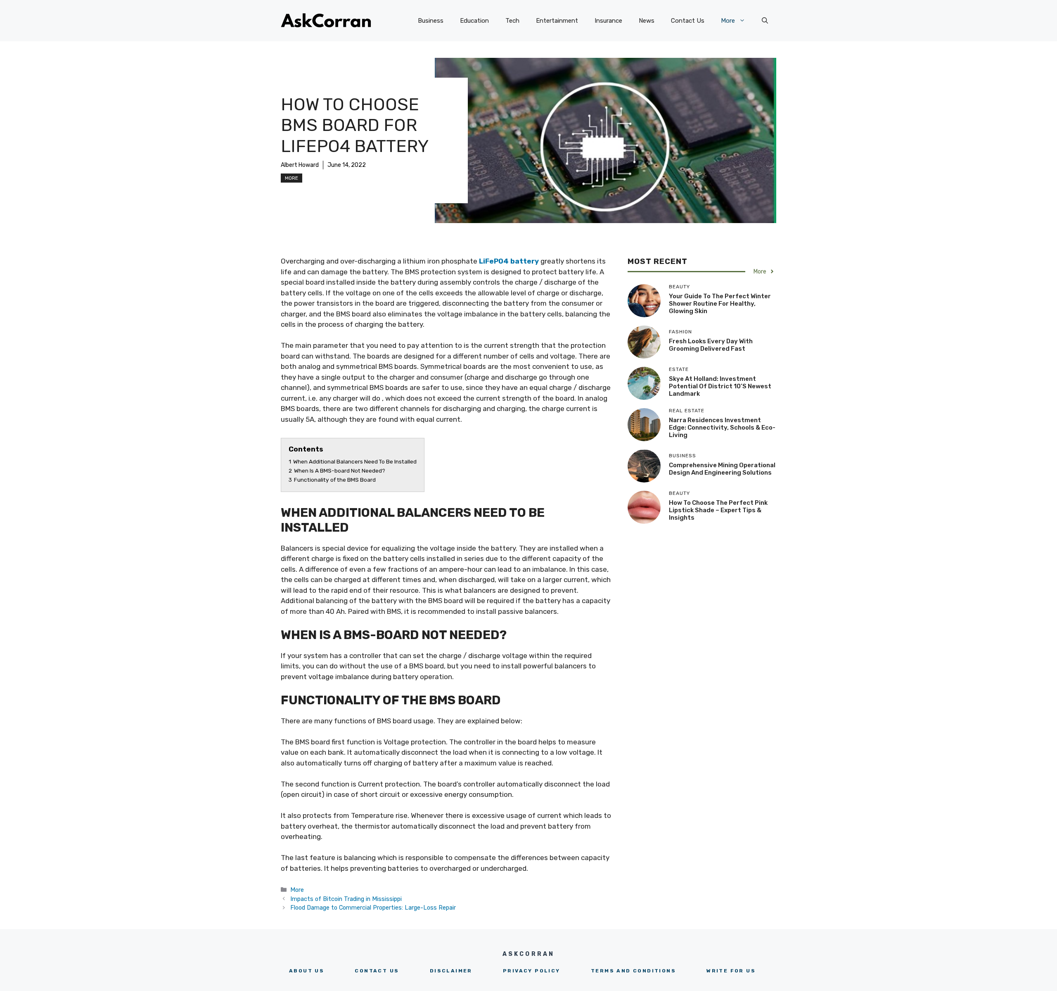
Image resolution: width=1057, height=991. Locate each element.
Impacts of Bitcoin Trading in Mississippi (346, 899)
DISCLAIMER (451, 971)
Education (474, 20)
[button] (765, 20)
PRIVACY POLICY (531, 971)
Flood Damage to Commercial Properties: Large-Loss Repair (373, 907)
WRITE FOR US (731, 971)
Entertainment (557, 20)
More (728, 20)
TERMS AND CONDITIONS (633, 971)
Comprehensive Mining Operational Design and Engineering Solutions (722, 468)
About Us (306, 971)
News (646, 20)
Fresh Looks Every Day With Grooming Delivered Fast (711, 344)
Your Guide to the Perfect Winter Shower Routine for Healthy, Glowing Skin (720, 303)
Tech (512, 20)
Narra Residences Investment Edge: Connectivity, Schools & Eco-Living (722, 427)
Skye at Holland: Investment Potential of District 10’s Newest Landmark (720, 386)
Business (430, 20)
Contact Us (687, 20)
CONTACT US (377, 971)
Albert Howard (300, 165)
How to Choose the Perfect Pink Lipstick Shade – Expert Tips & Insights (718, 510)
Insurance (608, 20)
